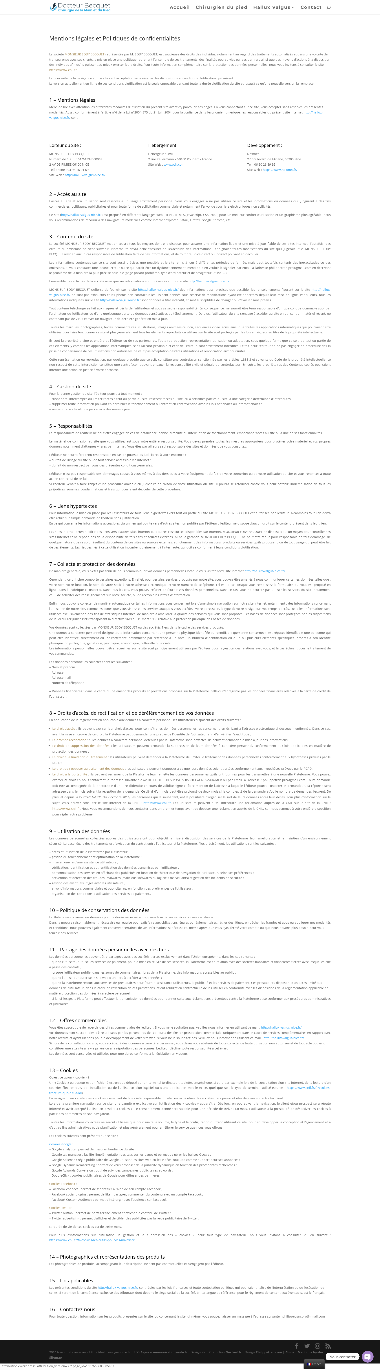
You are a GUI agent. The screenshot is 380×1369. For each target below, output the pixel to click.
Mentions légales (310, 1352)
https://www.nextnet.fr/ (280, 170)
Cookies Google (60, 1144)
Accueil (180, 8)
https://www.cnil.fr (157, 803)
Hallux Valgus (271, 8)
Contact (311, 8)
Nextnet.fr (233, 1352)
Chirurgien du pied (222, 8)
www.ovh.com (174, 164)
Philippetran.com (269, 1352)
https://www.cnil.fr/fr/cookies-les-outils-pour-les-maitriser (92, 1240)
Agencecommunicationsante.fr (164, 1352)
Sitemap (55, 1357)
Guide (289, 1352)
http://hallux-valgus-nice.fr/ (85, 175)
